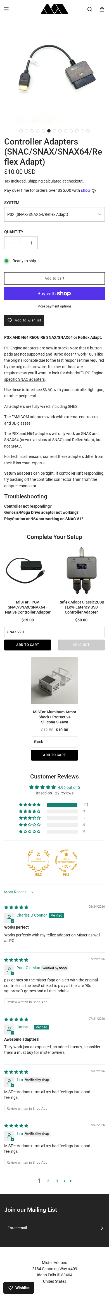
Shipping (35, 181)
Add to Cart (27, 645)
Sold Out (81, 645)
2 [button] (48, 1181)
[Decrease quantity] (10, 243)
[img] (16, 907)
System (11, 202)
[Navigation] (6, 9)
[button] (21, 130)
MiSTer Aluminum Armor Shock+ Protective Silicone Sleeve (54, 717)
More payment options (54, 306)
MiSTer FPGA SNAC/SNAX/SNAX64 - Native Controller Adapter (28, 607)
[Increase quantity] (31, 243)
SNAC (47, 389)
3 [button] (57, 1181)
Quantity (13, 231)
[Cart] (102, 9)
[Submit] (102, 1228)
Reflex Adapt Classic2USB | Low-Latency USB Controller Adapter (81, 607)
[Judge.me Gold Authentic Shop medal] (38, 860)
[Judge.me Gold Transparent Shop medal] (66, 860)
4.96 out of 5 (69, 787)
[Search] (90, 9)
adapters (37, 379)
